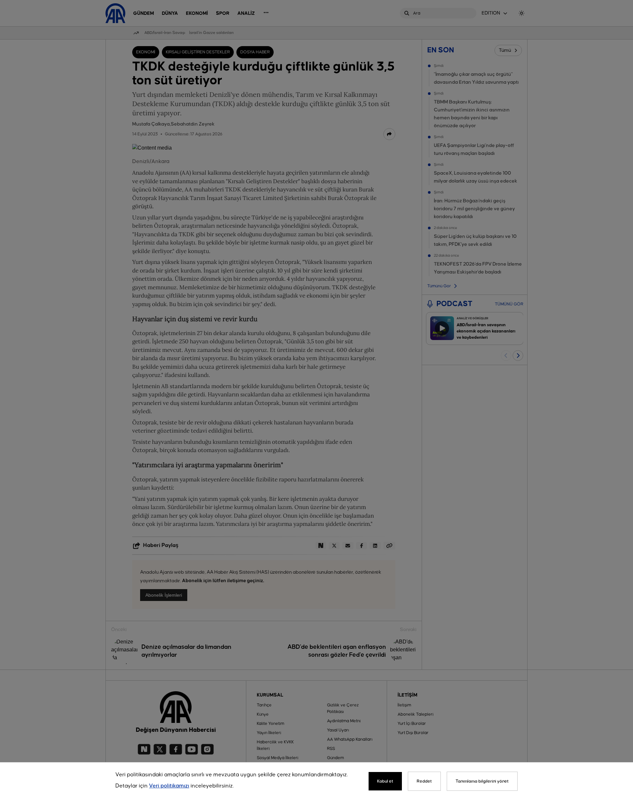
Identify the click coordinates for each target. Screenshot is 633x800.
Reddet (424, 781)
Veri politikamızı (169, 786)
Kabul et (385, 781)
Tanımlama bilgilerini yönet (482, 781)
